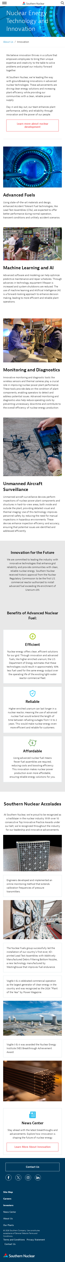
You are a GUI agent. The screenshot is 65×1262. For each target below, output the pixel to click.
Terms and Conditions (14, 1239)
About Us (8, 1218)
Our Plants (8, 1225)
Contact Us (32, 1167)
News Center (9, 1212)
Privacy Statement (36, 1239)
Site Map (8, 1192)
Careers (7, 1198)
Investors (8, 1205)
